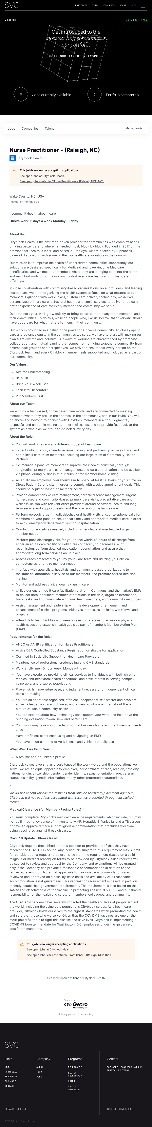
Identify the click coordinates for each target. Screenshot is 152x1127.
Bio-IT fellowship (75, 1074)
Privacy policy (67, 1014)
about (39, 1067)
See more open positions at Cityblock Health (76, 978)
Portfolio (81, 5)
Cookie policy (85, 1014)
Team (95, 5)
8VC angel (11, 1081)
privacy (9, 1109)
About (123, 5)
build (71, 1081)
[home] (12, 5)
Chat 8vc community (74, 1088)
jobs (11, 128)
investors (125, 1109)
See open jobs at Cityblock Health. (42, 176)
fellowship (75, 1067)
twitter (112, 1109)
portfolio (11, 1072)
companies (30, 128)
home (7, 1067)
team (39, 1072)
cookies (22, 1109)
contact (9, 1086)
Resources (109, 5)
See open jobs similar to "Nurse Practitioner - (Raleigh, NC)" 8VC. (62, 181)
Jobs (134, 5)
